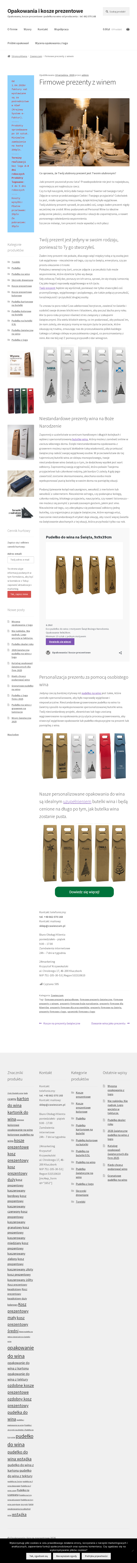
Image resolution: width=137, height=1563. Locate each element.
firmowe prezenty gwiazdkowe (61, 999)
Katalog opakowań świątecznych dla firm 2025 (22, 667)
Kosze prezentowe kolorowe (22, 293)
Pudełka (16, 268)
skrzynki (24, 1504)
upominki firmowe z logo (81, 1011)
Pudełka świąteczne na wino (84, 1173)
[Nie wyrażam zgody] (132, 1551)
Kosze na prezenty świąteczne (61, 1023)
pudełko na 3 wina (14, 1481)
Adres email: (14, 553)
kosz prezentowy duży (17, 1173)
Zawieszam (36, 56)
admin (85, 75)
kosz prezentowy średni (17, 1324)
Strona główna (19, 56)
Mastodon (13, 734)
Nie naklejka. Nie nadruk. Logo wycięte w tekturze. (22, 634)
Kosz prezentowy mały (18, 1311)
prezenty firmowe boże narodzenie (79, 1003)
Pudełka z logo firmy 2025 (20, 697)
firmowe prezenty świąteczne (96, 999)
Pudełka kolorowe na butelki (21, 313)
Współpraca (61, 29)
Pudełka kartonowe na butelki (22, 303)
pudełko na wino (91, 693)
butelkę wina (80, 439)
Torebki (16, 262)
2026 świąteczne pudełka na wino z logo (22, 653)
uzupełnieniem (77, 801)
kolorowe (20, 1120)
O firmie (12, 29)
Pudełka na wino (21, 274)
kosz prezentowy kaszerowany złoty (20, 1264)
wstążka (19, 1514)
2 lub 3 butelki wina (15, 1093)
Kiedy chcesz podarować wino (21, 678)
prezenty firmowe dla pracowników (69, 1007)
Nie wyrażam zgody (66, 1556)
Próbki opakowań (18, 43)
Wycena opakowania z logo (51, 43)
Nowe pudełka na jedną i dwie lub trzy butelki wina (20, 1336)
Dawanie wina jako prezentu (108, 1023)
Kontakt (43, 29)
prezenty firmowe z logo (52, 1011)
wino (9, 1515)
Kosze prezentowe (22, 286)
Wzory (27, 29)
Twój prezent (47, 288)
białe (26, 1093)
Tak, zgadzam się (38, 1556)
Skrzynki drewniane (22, 280)
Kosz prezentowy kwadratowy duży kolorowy (17, 1297)
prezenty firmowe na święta (105, 1007)
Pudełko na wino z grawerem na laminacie (22, 708)
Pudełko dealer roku (23, 644)
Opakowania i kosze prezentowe (45, 10)
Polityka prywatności (96, 1556)
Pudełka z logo (20, 339)
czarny (11, 1099)
